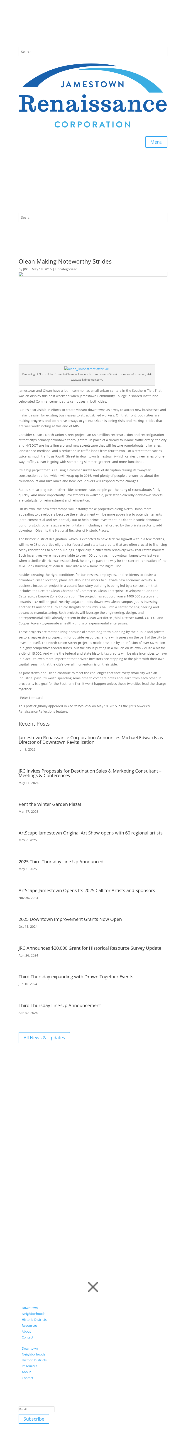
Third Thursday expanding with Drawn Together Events (76, 977)
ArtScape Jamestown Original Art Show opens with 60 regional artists (91, 833)
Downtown (30, 1308)
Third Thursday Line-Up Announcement (60, 1005)
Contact (27, 1337)
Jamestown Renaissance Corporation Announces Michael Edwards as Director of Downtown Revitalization (91, 739)
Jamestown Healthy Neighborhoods (61, 1215)
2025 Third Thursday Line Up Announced (61, 862)
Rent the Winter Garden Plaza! (50, 804)
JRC (25, 269)
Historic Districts (34, 1319)
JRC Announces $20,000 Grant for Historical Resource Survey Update (90, 948)
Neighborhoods (33, 1313)
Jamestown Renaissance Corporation (62, 1197)
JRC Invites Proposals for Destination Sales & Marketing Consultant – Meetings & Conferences (90, 773)
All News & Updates (44, 1038)
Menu (156, 142)
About (26, 1331)
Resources (29, 1325)
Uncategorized (66, 269)
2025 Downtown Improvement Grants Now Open (70, 919)
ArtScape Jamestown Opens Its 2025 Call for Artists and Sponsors (87, 890)
